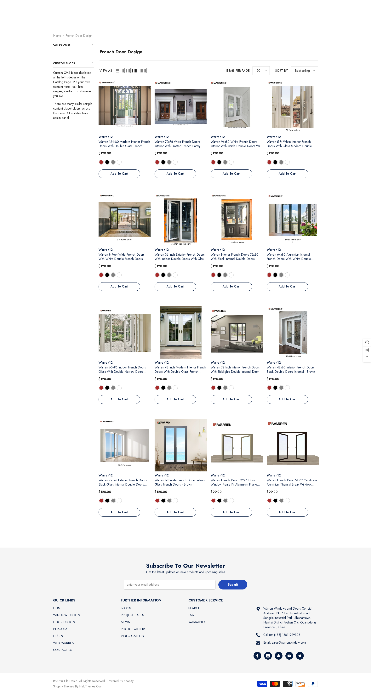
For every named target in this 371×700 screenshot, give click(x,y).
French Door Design (79, 35)
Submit (233, 584)
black (107, 162)
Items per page (238, 70)
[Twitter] (300, 656)
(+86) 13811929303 (287, 635)
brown (101, 162)
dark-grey (113, 162)
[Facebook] (257, 656)
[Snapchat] (279, 656)
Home (57, 35)
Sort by (281, 70)
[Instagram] (268, 656)
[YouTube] (289, 656)
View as (106, 70)
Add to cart (119, 173)
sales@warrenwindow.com (289, 642)
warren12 (106, 137)
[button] (117, 70)
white (119, 162)
